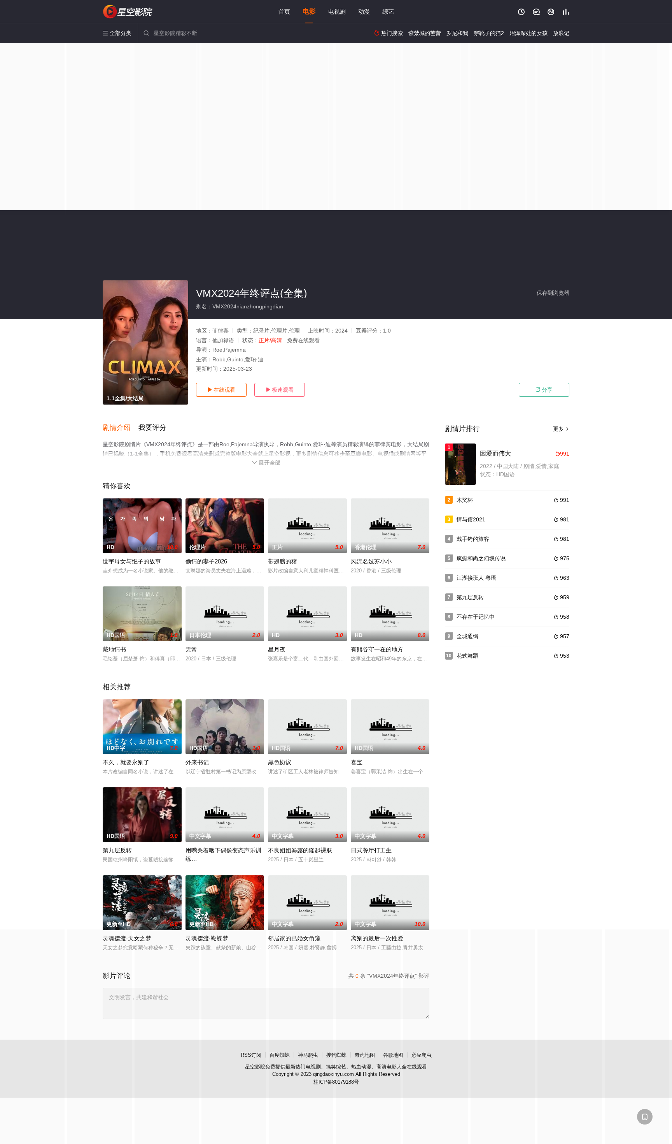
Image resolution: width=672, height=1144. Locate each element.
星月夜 (276, 649)
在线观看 (221, 390)
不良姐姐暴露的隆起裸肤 (300, 850)
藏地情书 (114, 649)
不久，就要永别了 (126, 762)
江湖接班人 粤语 (476, 578)
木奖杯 (465, 500)
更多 (561, 429)
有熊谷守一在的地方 (377, 649)
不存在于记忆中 (476, 617)
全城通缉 (467, 636)
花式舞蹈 (467, 656)
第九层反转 (117, 850)
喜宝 (356, 762)
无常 (191, 649)
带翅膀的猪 (282, 561)
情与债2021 (471, 519)
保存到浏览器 (553, 293)
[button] (120, 428)
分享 (544, 390)
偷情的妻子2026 (206, 561)
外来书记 (197, 762)
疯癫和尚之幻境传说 (481, 558)
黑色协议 (279, 762)
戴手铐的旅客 (473, 539)
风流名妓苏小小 (371, 561)
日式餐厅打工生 (371, 850)
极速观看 (280, 390)
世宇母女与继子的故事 (132, 561)
